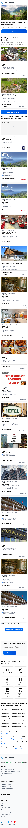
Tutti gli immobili (5, 816)
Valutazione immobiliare (7, 769)
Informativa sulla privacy (7, 812)
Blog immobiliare (5, 778)
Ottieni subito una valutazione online (11, 734)
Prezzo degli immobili (7, 773)
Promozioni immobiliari (7, 788)
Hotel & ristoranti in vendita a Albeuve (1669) (13, 713)
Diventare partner (6, 797)
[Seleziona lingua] (23, 2)
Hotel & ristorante (15, 27)
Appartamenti (7, 673)
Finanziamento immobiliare (8, 790)
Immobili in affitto (6, 786)
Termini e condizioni (6, 810)
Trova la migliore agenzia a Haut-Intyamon (12, 744)
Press (2, 805)
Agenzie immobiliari (6, 775)
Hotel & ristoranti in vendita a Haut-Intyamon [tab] (13, 709)
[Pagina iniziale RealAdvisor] (7, 3)
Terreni (7, 683)
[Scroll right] (25, 709)
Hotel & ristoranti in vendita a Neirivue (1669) (13, 721)
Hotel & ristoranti (20, 694)
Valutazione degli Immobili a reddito (10, 771)
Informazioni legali (6, 814)
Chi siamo (3, 803)
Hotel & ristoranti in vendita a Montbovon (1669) (13, 726)
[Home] (1, 27)
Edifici (20, 683)
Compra (7, 27)
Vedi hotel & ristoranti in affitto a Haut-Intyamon (13, 749)
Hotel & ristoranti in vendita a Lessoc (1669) (12, 723)
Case (20, 673)
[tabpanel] (14, 719)
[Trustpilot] (14, 762)
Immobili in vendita (6, 784)
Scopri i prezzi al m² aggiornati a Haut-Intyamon (13, 739)
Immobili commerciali (7, 694)
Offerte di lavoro (5, 807)
